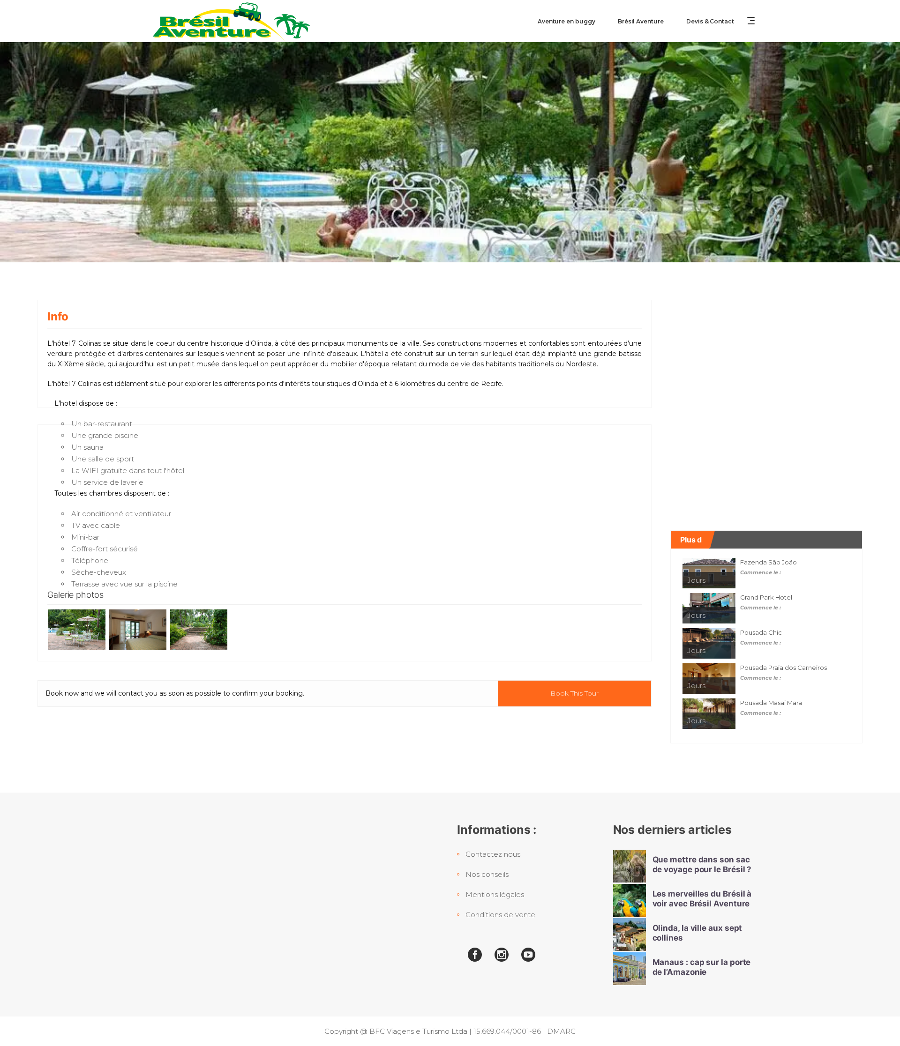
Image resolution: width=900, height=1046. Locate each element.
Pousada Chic (761, 632)
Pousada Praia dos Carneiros (783, 667)
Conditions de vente (500, 914)
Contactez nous (492, 854)
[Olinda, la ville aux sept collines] (629, 934)
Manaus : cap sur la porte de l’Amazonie (701, 967)
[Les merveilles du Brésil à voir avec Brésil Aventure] (629, 900)
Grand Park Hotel (766, 597)
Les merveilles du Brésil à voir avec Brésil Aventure (702, 898)
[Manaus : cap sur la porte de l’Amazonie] (629, 968)
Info (57, 316)
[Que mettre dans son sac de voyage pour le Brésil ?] (629, 866)
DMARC (561, 1031)
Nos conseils (487, 874)
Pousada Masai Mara (771, 702)
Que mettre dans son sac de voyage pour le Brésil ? (702, 864)
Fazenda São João (768, 562)
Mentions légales (494, 894)
